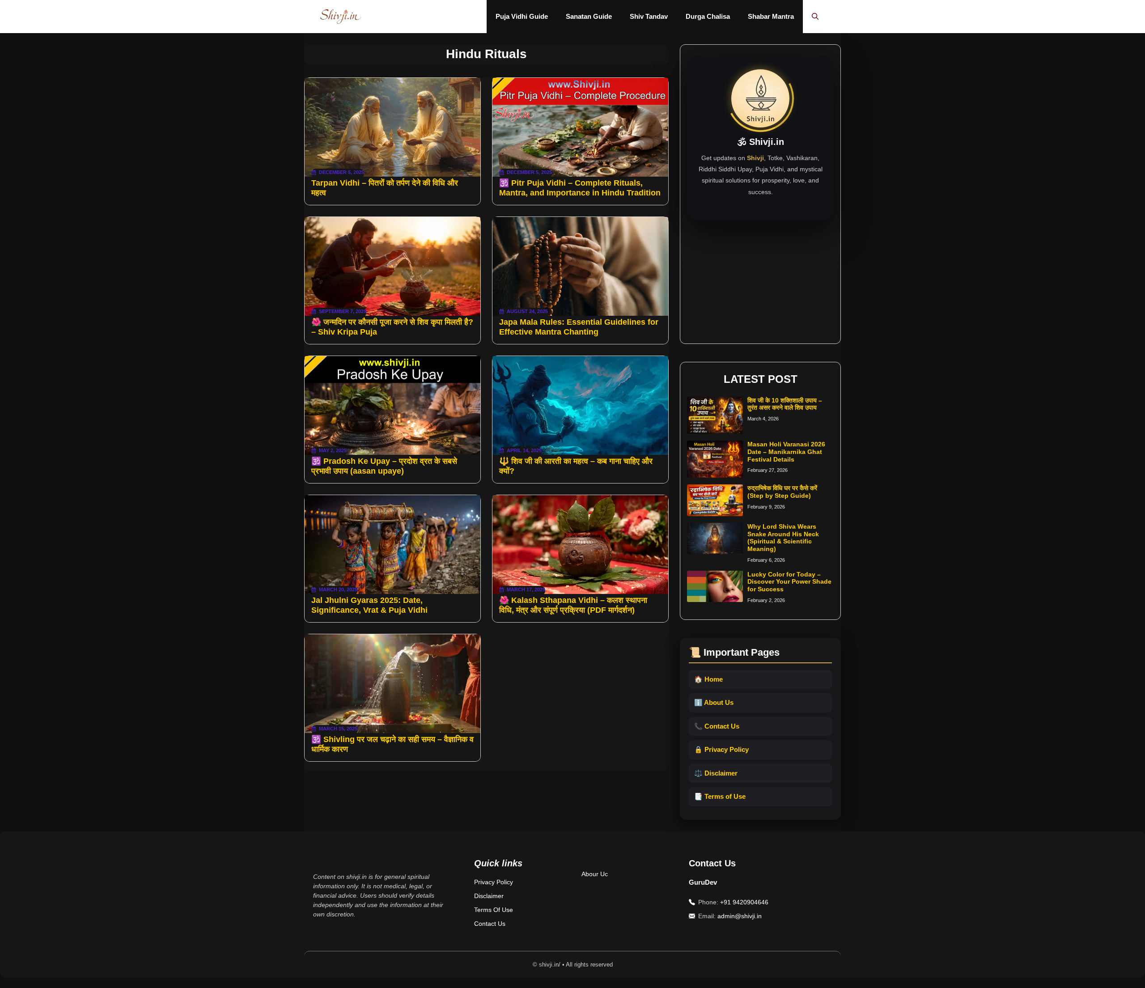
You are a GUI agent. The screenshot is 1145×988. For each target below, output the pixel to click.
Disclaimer (489, 895)
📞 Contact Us (716, 726)
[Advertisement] (760, 276)
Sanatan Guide (589, 16)
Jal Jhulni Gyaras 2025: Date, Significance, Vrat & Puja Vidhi (369, 605)
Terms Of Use (493, 909)
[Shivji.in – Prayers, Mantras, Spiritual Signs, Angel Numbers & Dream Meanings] (341, 16)
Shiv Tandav (649, 16)
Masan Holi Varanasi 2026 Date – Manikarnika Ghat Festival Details (786, 452)
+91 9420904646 (744, 902)
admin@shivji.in (739, 916)
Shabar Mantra (771, 16)
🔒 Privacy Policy (721, 749)
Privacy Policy (493, 882)
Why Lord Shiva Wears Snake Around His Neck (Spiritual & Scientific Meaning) (783, 537)
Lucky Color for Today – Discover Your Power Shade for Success (789, 582)
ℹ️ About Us (714, 702)
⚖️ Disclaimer (716, 773)
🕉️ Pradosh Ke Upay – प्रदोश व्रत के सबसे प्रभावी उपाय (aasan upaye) (384, 466)
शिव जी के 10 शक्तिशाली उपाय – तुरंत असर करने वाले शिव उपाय (784, 404)
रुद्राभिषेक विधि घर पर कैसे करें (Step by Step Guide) (782, 491)
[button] (815, 16)
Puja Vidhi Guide (522, 16)
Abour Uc (594, 874)
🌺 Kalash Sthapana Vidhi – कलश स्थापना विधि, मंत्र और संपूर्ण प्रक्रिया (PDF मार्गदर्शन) (573, 605)
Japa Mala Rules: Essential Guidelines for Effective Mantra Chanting (578, 327)
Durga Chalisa (708, 16)
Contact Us (489, 923)
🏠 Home (708, 679)
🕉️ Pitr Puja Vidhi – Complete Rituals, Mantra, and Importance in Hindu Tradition (580, 187)
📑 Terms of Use (720, 796)
